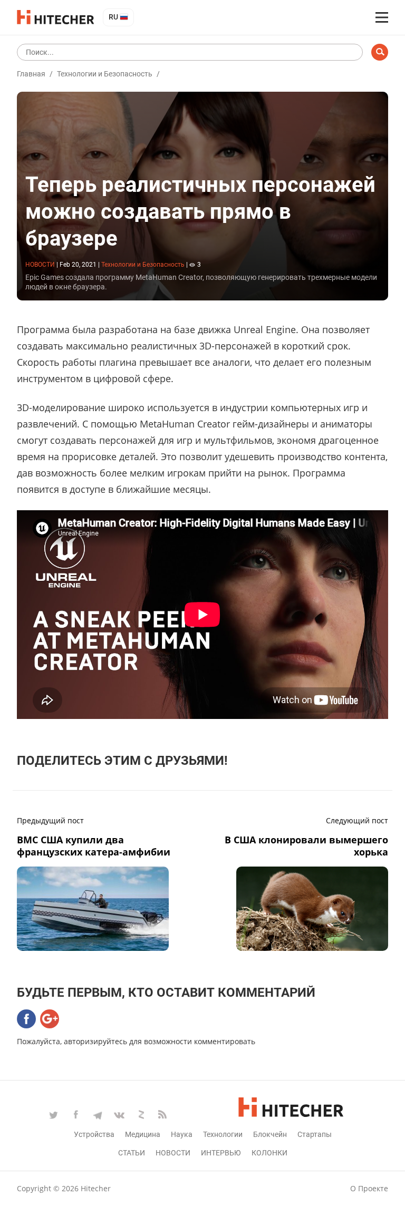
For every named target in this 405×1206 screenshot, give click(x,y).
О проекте (369, 1188)
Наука (181, 1134)
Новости (173, 1153)
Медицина (142, 1134)
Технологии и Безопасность (104, 74)
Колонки (269, 1153)
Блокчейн (270, 1134)
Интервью (221, 1153)
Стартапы (314, 1134)
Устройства (94, 1134)
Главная (31, 74)
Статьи (131, 1153)
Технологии (223, 1134)
